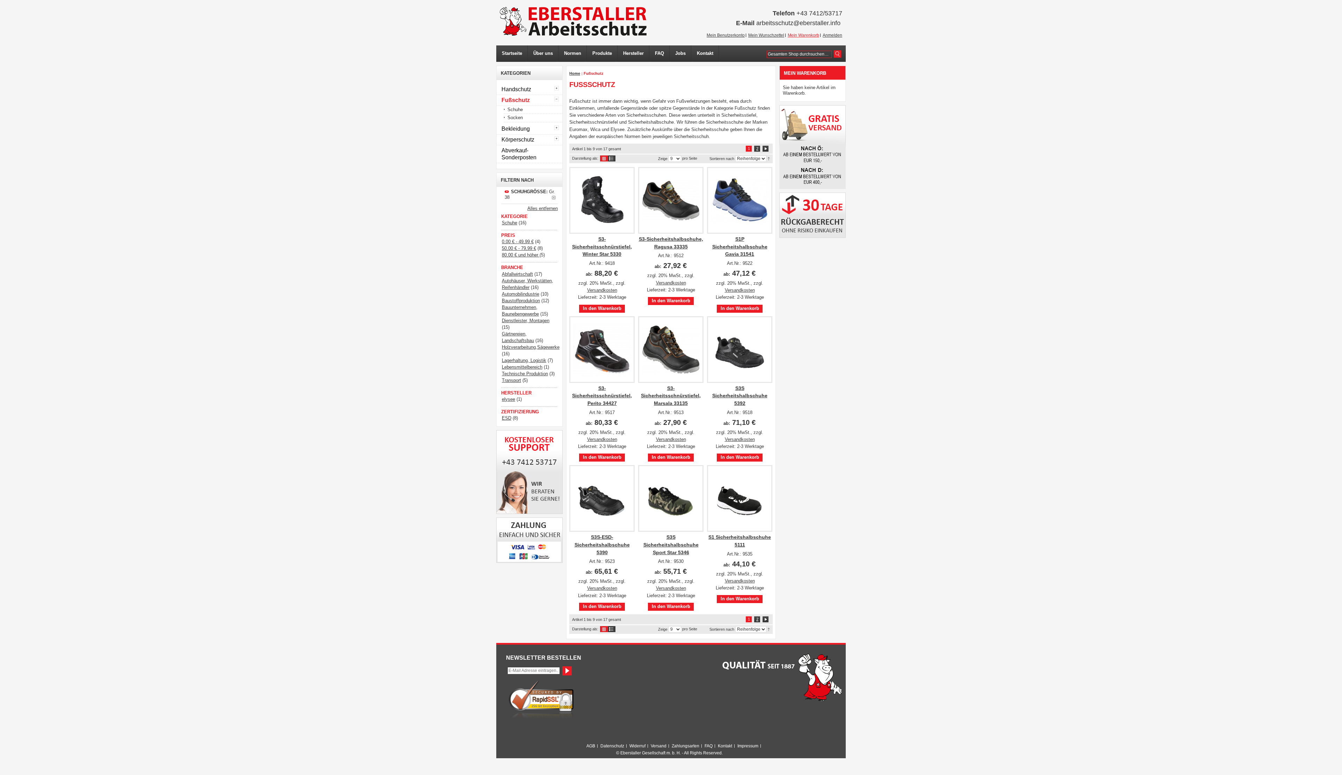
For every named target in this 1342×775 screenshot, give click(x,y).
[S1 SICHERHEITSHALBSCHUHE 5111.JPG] (739, 498)
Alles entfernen (542, 208)
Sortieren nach (721, 159)
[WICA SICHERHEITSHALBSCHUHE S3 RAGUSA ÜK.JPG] (670, 200)
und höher (521, 255)
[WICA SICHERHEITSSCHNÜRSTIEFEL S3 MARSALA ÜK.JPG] (670, 349)
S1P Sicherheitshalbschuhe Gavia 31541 (739, 246)
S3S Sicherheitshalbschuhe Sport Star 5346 (671, 544)
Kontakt (725, 746)
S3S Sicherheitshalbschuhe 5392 (739, 395)
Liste (612, 158)
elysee (508, 399)
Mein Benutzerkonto (726, 35)
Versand (658, 746)
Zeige (663, 159)
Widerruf (637, 746)
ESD (506, 418)
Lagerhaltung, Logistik (524, 360)
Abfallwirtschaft (517, 274)
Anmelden (832, 35)
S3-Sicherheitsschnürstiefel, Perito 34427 (602, 395)
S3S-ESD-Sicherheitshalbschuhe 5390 (602, 544)
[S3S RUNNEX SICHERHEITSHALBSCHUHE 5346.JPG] (670, 498)
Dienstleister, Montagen (525, 320)
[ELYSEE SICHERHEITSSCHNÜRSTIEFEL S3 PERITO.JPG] (602, 349)
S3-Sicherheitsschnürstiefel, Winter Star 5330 (602, 246)
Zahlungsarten (685, 746)
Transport (511, 380)
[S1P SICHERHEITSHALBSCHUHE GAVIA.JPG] (739, 200)
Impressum (747, 746)
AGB (590, 746)
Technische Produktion (525, 373)
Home (574, 73)
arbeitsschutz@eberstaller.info (798, 23)
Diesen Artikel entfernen (554, 198)
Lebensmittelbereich (522, 367)
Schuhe (509, 222)
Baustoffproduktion (521, 300)
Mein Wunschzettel (766, 35)
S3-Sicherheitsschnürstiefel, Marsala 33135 (671, 395)
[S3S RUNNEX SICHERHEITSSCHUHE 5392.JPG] (739, 349)
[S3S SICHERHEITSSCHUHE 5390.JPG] (602, 498)
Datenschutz (612, 746)
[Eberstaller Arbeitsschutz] (573, 21)
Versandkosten (602, 290)
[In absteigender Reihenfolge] (768, 158)
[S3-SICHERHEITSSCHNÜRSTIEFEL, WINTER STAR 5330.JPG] (602, 200)
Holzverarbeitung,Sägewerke (531, 347)
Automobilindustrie (520, 294)
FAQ (709, 746)
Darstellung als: (585, 158)
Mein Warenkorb (803, 35)
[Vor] (766, 148)
